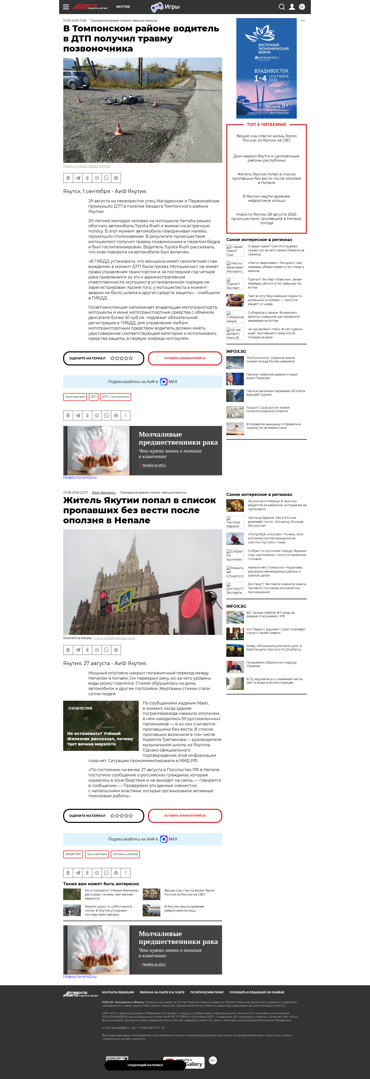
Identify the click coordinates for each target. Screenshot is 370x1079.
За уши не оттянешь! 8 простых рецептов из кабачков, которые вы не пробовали (277, 505)
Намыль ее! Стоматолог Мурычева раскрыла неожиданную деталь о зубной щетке (275, 571)
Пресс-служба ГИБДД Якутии (86, 166)
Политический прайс (207, 992)
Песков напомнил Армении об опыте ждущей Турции (275, 392)
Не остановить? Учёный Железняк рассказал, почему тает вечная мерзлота (111, 894)
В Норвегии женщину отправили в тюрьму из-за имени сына (273, 426)
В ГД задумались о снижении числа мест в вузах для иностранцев (274, 680)
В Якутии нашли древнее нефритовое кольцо (266, 198)
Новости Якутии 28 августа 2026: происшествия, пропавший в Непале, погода (266, 218)
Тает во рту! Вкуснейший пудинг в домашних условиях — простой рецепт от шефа (275, 300)
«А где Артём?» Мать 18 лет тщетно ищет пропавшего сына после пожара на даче (275, 333)
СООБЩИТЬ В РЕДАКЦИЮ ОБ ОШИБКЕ (257, 992)
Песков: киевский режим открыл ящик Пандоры (272, 376)
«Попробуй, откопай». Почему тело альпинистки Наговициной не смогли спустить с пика (276, 538)
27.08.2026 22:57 (75, 492)
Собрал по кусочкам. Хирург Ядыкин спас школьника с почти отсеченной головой (277, 555)
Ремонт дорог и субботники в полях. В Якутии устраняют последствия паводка (108, 910)
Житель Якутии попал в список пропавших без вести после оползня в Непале (266, 178)
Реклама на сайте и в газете (162, 992)
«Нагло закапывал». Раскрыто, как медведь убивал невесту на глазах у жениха (276, 267)
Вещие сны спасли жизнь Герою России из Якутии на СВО (267, 138)
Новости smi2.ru (80, 477)
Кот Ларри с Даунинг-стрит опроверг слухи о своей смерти (276, 631)
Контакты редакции (118, 992)
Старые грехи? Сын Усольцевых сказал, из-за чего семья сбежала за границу (276, 250)
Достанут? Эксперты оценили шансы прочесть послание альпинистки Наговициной (277, 588)
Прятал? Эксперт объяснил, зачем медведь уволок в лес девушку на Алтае (275, 283)
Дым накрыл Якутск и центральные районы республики (267, 158)
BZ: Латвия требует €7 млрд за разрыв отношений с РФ (270, 614)
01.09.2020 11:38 (74, 20)
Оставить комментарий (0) (185, 358)
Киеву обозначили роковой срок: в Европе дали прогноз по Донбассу (274, 647)
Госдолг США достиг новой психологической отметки (268, 409)
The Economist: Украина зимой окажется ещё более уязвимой (270, 359)
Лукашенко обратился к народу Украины (271, 664)
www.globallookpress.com (114, 638)
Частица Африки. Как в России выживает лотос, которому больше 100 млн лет (275, 522)
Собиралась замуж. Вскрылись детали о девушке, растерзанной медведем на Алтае (274, 316)
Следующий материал (145, 1065)
